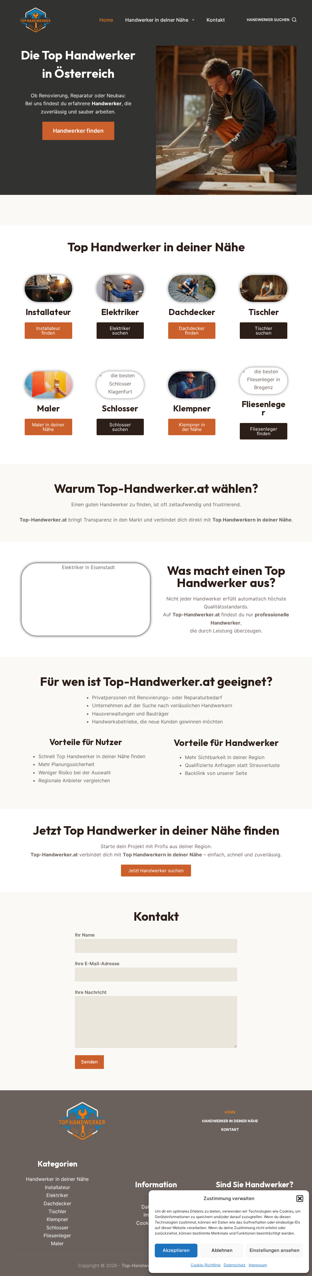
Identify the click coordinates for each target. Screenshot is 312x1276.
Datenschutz (235, 1265)
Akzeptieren (176, 1250)
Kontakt (216, 20)
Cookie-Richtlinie (206, 1265)
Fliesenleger (57, 1235)
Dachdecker (57, 1203)
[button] (300, 1198)
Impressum (258, 1265)
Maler (57, 1243)
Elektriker (57, 1195)
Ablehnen (221, 1250)
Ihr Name (85, 935)
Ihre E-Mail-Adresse (97, 963)
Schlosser (57, 1227)
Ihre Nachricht (91, 992)
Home (106, 20)
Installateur (57, 1187)
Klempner (57, 1219)
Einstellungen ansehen (275, 1250)
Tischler (57, 1211)
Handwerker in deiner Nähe (156, 20)
